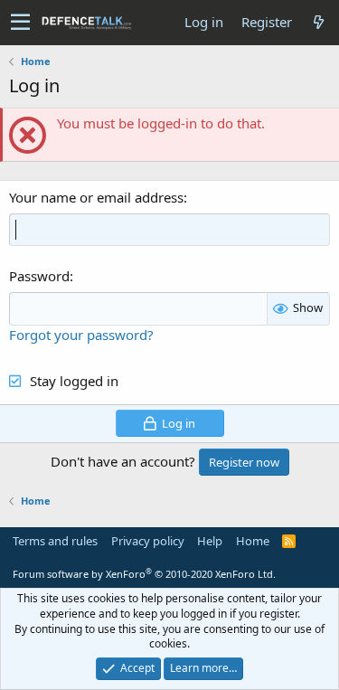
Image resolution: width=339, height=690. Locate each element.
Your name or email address (96, 197)
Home (252, 541)
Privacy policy (147, 541)
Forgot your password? (81, 335)
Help (209, 541)
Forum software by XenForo (144, 574)
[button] (20, 22)
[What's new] (318, 22)
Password (39, 276)
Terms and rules (55, 541)
